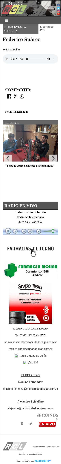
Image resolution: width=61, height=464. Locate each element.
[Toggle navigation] (6, 20)
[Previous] (8, 158)
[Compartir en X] (15, 97)
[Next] (53, 158)
